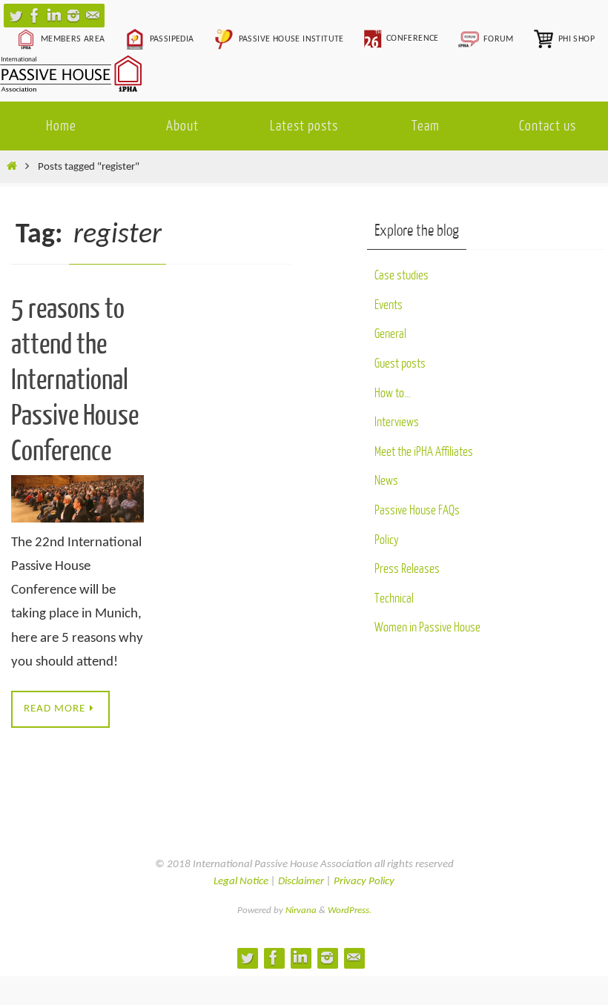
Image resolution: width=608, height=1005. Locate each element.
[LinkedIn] (54, 15)
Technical (394, 598)
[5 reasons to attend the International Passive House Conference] (77, 498)
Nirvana (301, 910)
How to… (392, 393)
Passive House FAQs (417, 510)
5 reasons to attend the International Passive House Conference (75, 380)
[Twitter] (15, 15)
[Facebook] (35, 15)
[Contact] (93, 15)
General (390, 334)
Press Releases (407, 569)
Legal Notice (241, 881)
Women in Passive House (427, 627)
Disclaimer (301, 881)
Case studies (401, 275)
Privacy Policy (364, 881)
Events (388, 305)
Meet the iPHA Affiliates (423, 452)
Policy (386, 540)
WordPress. (349, 910)
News (386, 481)
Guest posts (400, 363)
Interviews (396, 422)
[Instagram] (73, 15)
